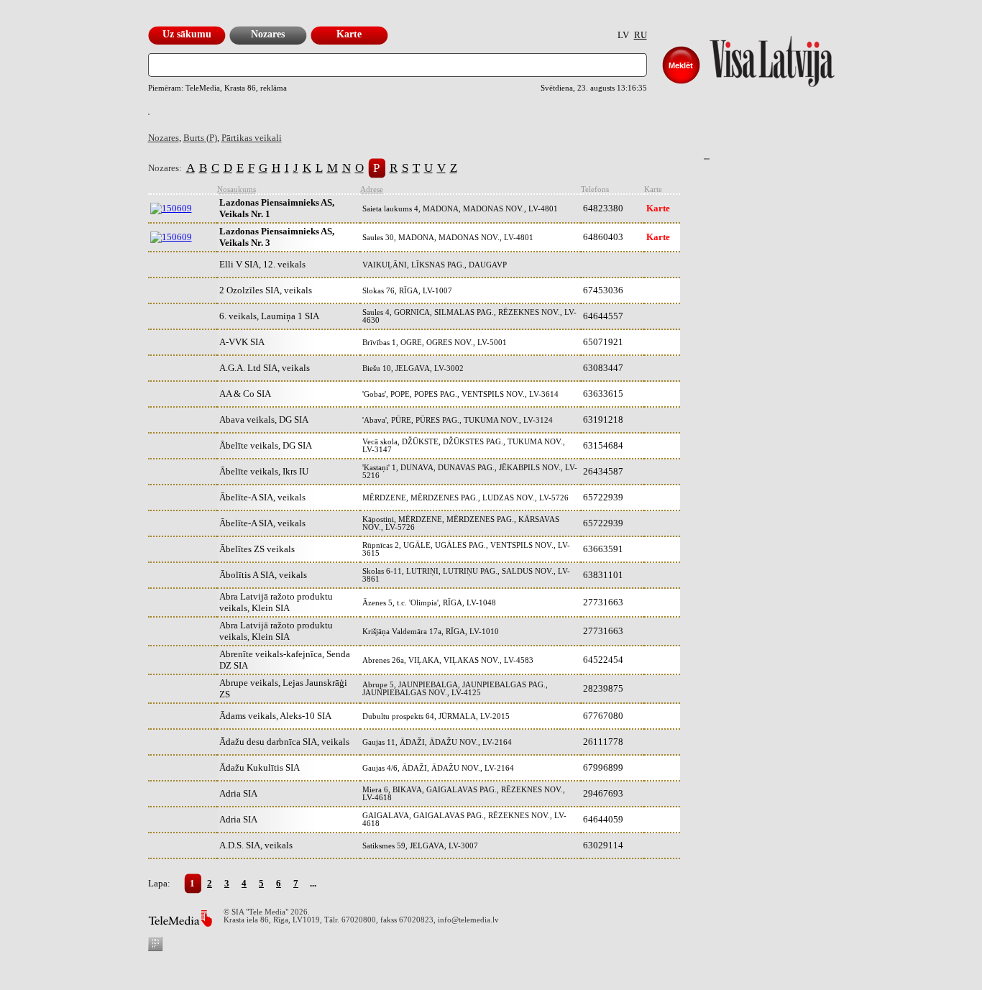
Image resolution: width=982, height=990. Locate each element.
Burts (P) (200, 137)
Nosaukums (236, 189)
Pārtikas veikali (251, 137)
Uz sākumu (186, 34)
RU (640, 34)
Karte (349, 34)
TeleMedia (180, 918)
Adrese (371, 189)
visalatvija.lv (754, 58)
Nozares (268, 34)
